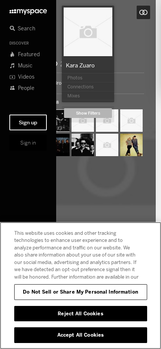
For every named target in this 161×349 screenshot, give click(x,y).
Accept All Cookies (80, 334)
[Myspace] (28, 10)
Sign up (28, 122)
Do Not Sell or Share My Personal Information (80, 291)
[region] (80, 285)
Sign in (28, 142)
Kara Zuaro (80, 65)
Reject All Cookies (80, 313)
